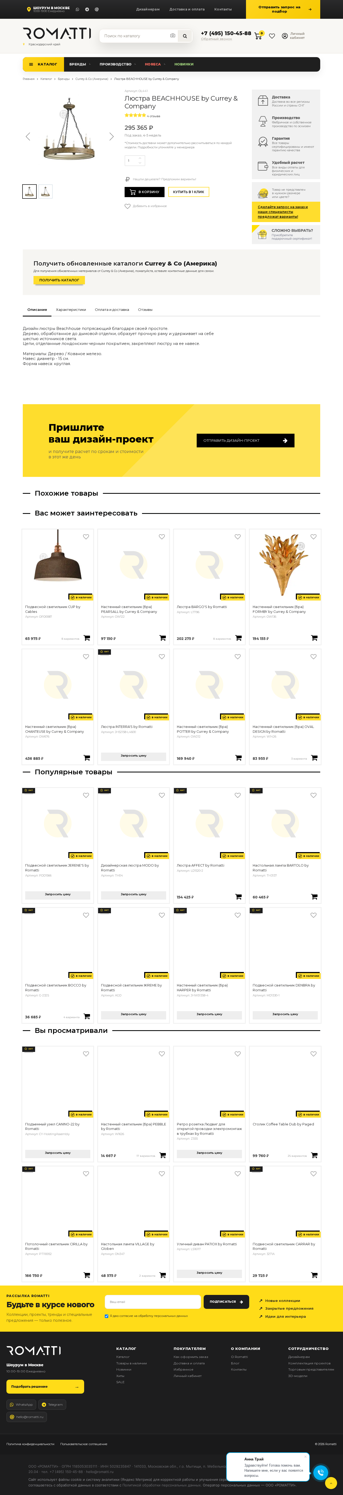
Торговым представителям (311, 1369)
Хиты (120, 1376)
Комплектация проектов (309, 1363)
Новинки (184, 64)
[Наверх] (331, 1483)
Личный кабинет (188, 1376)
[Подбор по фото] (173, 35)
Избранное (183, 1369)
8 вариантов (71, 638)
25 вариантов (297, 1155)
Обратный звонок (216, 39)
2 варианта (147, 1275)
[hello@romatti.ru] (97, 9)
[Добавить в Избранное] (85, 536)
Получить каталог (59, 280)
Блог (235, 1363)
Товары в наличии (131, 1363)
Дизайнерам (148, 9)
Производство (116, 64)
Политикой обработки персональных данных (161, 1485)
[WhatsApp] (77, 9)
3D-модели (297, 1376)
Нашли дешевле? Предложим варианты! (164, 179)
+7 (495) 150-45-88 (226, 33)
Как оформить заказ (191, 1357)
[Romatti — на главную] (33, 1350)
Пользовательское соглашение (83, 1444)
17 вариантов (145, 1155)
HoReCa (153, 64)
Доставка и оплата (187, 9)
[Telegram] (87, 9)
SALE (120, 1382)
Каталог (47, 64)
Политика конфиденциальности (30, 1444)
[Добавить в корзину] (86, 637)
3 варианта (299, 758)
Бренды (77, 64)
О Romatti (239, 1357)
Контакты (223, 9)
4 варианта (72, 1017)
